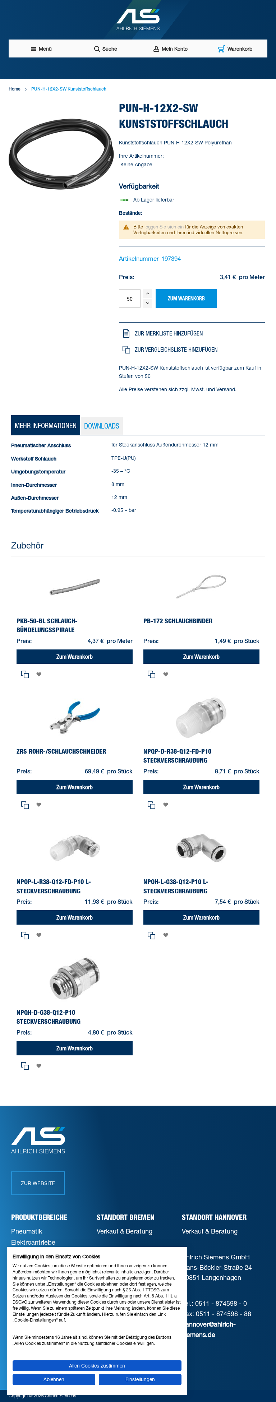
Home (14, 89)
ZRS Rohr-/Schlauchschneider (61, 751)
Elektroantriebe (33, 1242)
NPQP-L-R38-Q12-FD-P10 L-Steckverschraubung (54, 886)
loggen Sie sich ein (164, 227)
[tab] (45, 426)
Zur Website (38, 1183)
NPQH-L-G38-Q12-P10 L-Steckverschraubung (175, 886)
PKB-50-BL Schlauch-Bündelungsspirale (47, 625)
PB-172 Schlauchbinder (177, 621)
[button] (190, 333)
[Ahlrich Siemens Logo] (138, 20)
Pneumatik (26, 1231)
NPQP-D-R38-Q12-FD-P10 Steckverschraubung (177, 756)
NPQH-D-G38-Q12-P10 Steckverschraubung (48, 1017)
